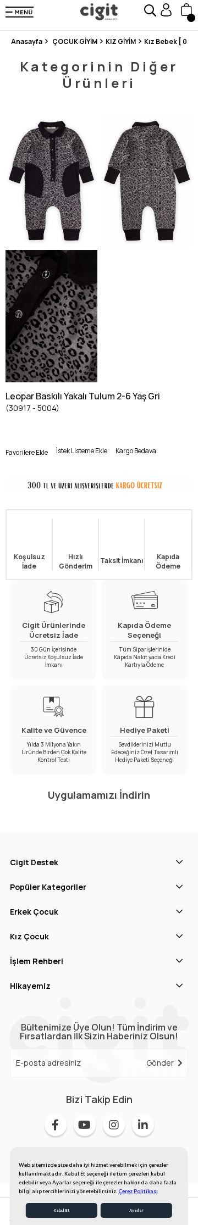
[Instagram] (114, 1125)
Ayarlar (136, 1210)
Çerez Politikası (138, 1191)
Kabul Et (61, 1210)
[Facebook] (56, 1125)
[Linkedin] (143, 1125)
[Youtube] (85, 1125)
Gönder (160, 1062)
